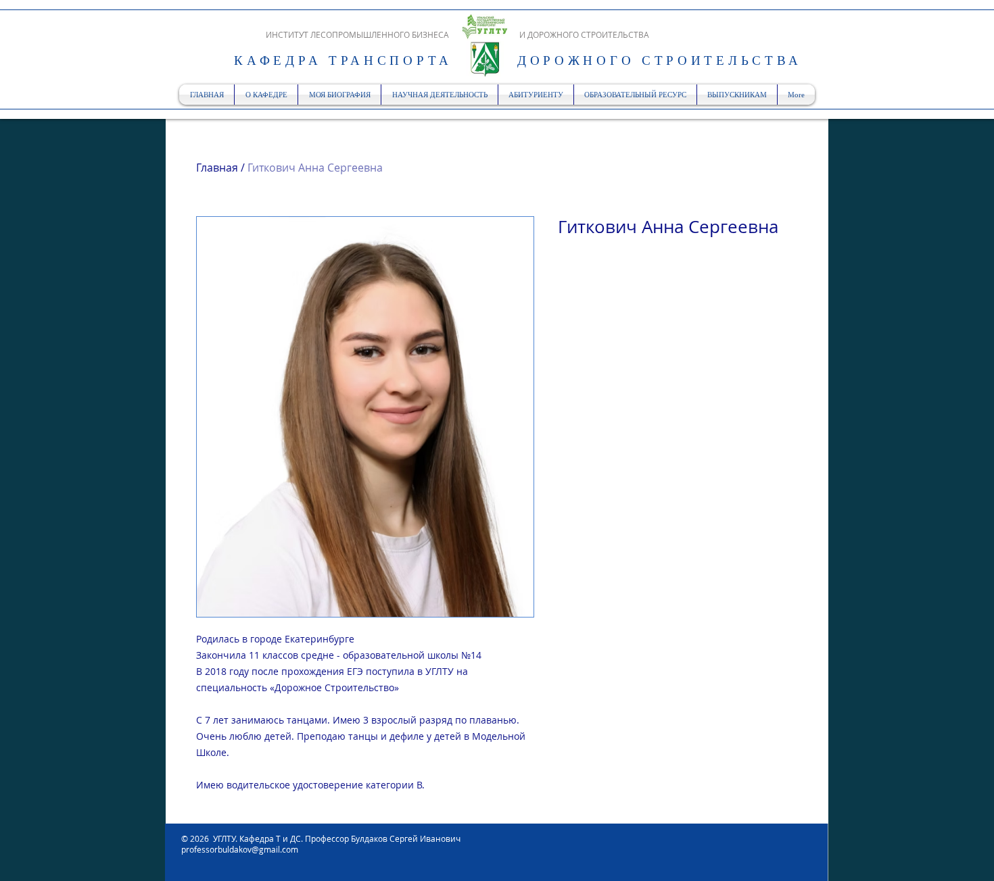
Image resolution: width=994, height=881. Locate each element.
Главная (217, 167)
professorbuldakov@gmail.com (239, 849)
